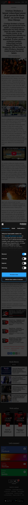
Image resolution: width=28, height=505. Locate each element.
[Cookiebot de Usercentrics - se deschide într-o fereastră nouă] (20, 224)
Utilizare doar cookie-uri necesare (14, 279)
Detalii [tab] (13, 228)
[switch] (24, 258)
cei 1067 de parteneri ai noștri (13, 236)
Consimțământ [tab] (5, 228)
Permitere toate (14, 274)
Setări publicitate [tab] (21, 228)
